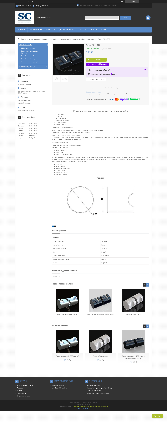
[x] (55, 227)
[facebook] (53, 227)
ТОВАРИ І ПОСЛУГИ (25, 45)
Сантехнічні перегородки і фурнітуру (99, 388)
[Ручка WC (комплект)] (133, 300)
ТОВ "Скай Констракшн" (25, 385)
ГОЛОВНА (21, 30)
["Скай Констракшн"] (24, 17)
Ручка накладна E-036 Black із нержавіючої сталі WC (133, 357)
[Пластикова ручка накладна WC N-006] (100, 300)
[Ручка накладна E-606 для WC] (67, 300)
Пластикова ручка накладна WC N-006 (100, 314)
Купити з (95, 64)
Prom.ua (94, 402)
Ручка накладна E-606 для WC (67, 314)
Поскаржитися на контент (81, 406)
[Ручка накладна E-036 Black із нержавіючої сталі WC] (133, 341)
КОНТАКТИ (50, 30)
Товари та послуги (28, 39)
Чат (159, 416)
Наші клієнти (21, 393)
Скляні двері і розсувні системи (32, 59)
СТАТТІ (83, 30)
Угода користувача (23, 396)
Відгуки (19, 390)
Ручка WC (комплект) (133, 314)
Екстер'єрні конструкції (29, 62)
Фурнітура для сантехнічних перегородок (80, 39)
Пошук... (126, 18)
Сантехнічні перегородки (27, 67)
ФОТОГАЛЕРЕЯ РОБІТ (99, 30)
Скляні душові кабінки (28, 56)
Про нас (20, 388)
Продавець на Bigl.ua (83, 404)
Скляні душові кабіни (94, 390)
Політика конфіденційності (99, 406)
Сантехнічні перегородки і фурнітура (50, 39)
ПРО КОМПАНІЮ (36, 30)
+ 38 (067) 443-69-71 (58, 385)
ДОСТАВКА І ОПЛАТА (68, 30)
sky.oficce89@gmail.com (26, 110)
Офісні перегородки (28, 48)
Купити (98, 60)
